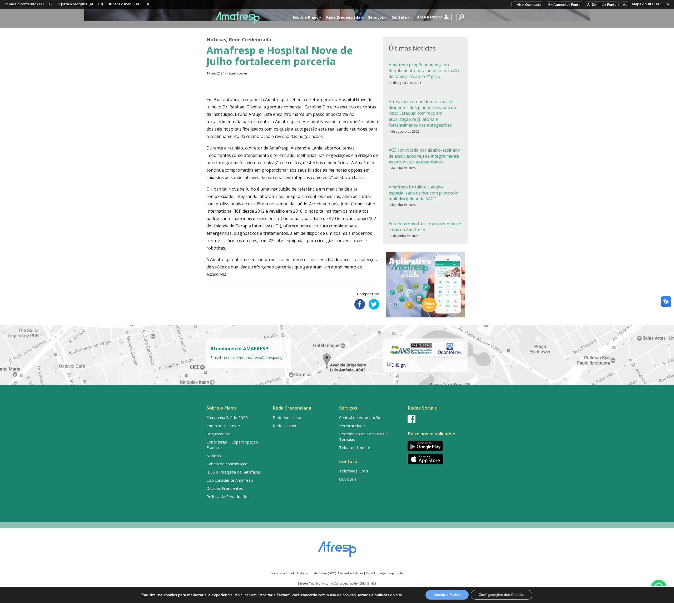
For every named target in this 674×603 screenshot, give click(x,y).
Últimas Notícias (412, 48)
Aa (625, 4)
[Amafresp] (237, 18)
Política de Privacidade (226, 496)
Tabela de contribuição (226, 463)
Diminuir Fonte (603, 4)
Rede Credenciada (250, 39)
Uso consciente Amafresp (229, 480)
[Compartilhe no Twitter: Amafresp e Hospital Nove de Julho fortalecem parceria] (374, 304)
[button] (433, 17)
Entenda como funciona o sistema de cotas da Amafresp (425, 226)
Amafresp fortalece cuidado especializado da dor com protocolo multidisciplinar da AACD (423, 193)
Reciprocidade (352, 425)
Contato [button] (399, 17)
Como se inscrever (223, 425)
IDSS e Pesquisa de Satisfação (233, 472)
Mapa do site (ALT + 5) (650, 4)
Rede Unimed (285, 425)
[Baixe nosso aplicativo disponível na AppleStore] (436, 459)
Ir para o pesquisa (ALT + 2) (80, 4)
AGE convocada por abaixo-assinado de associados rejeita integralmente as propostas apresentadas (424, 156)
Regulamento (218, 433)
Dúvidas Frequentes (224, 488)
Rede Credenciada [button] (343, 17)
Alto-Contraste (528, 4)
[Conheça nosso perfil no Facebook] (436, 419)
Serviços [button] (376, 17)
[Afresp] (337, 546)
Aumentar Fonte (566, 4)
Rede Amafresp (287, 417)
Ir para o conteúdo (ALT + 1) (28, 4)
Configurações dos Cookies (501, 594)
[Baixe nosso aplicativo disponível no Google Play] (436, 446)
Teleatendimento (354, 447)
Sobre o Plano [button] (306, 17)
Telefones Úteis (353, 471)
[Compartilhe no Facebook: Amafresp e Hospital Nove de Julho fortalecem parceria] (359, 304)
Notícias (216, 39)
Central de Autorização (359, 417)
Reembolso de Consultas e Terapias (363, 436)
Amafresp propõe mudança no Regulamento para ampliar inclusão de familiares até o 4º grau (424, 70)
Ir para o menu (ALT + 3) (129, 4)
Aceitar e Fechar (447, 594)
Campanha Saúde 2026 (227, 417)
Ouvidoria (347, 479)
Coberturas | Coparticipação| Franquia (233, 444)
